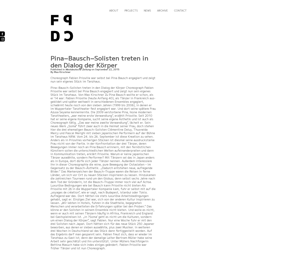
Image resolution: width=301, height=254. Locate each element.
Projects (131, 10)
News (147, 10)
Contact (180, 10)
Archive (162, 10)
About (113, 10)
